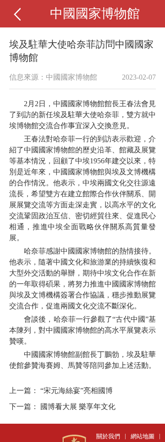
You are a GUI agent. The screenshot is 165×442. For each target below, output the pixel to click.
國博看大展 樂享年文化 (78, 406)
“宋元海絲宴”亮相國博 (76, 390)
